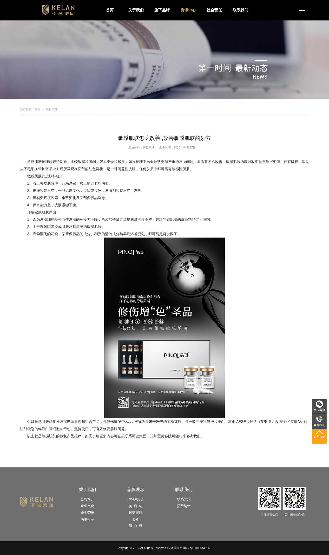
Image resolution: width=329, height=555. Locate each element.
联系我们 (240, 10)
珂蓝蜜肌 (135, 513)
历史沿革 (87, 519)
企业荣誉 (87, 513)
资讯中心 (188, 10)
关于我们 (136, 10)
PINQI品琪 (136, 499)
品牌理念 (135, 489)
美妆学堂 (51, 109)
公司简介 (87, 499)
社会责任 (214, 10)
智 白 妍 (135, 526)
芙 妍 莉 (135, 506)
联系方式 (184, 499)
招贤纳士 (184, 506)
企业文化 (87, 506)
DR (136, 519)
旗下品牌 (162, 10)
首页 (110, 10)
